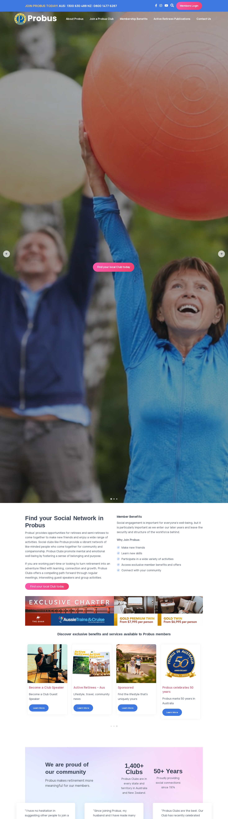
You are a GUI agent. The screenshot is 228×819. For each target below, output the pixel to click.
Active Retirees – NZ (177, 687)
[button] (6, 253)
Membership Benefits (134, 19)
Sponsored (81, 687)
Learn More (39, 708)
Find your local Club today (113, 267)
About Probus (74, 19)
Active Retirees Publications (172, 19)
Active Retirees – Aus (44, 687)
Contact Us (204, 19)
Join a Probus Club (102, 19)
